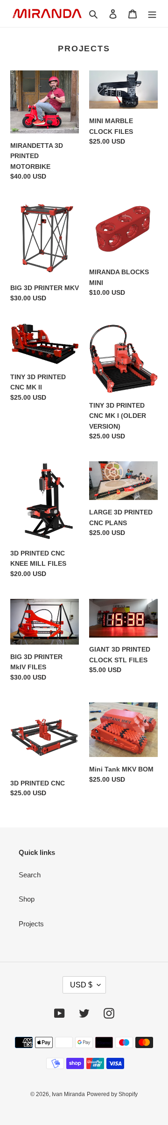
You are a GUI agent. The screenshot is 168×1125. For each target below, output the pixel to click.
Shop (27, 899)
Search (30, 875)
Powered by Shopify (112, 1094)
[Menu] (152, 14)
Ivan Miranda (68, 1094)
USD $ (81, 985)
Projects (31, 924)
